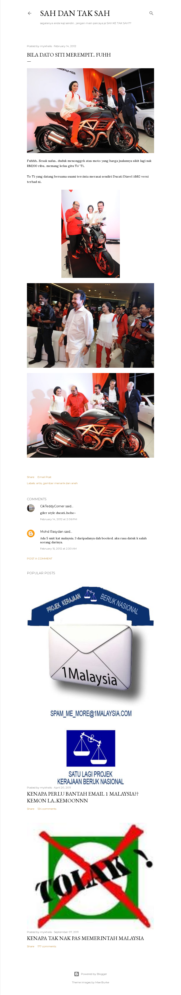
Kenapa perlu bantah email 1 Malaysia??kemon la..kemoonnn (83, 797)
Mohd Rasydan (51, 532)
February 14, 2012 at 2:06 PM (58, 519)
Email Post (44, 477)
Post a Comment (39, 558)
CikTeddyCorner (52, 506)
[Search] (151, 12)
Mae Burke (102, 982)
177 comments (47, 946)
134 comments (47, 808)
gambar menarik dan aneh (60, 483)
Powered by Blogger (94, 974)
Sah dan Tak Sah (75, 13)
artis (39, 483)
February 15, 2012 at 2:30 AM (58, 548)
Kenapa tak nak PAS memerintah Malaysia (85, 938)
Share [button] (30, 477)
